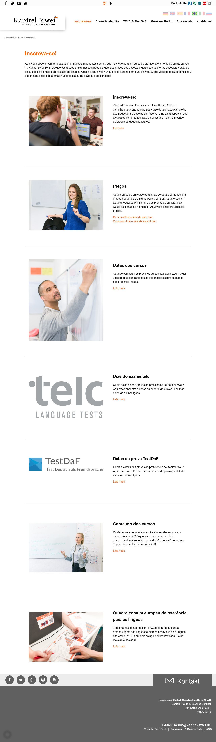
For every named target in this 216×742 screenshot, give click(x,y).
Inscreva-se (82, 21)
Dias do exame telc (131, 376)
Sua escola (184, 21)
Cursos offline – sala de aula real (132, 217)
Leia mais (119, 288)
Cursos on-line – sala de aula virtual (134, 221)
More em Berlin (161, 21)
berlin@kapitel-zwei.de (192, 724)
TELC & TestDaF (134, 21)
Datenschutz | (196, 729)
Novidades (204, 21)
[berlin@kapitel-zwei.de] (104, 3)
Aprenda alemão (107, 21)
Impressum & (179, 729)
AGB (209, 729)
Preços (119, 186)
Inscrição (118, 128)
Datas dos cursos (130, 265)
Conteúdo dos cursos (134, 523)
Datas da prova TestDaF (135, 458)
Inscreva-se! (124, 97)
